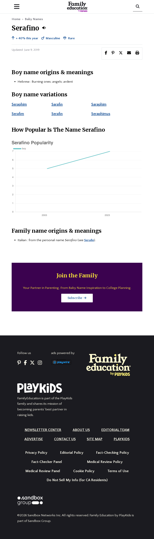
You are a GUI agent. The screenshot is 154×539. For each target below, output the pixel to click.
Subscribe (75, 298)
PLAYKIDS (122, 439)
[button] (44, 27)
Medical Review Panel (42, 471)
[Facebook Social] (25, 363)
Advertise (33, 439)
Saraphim (98, 104)
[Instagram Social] (40, 363)
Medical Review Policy (105, 462)
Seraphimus (100, 114)
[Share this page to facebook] (106, 53)
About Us (81, 430)
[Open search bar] (137, 6)
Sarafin (57, 104)
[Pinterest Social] (19, 363)
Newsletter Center (43, 430)
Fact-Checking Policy (112, 453)
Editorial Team (115, 430)
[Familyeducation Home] (108, 364)
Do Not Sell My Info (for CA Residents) (77, 480)
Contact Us (65, 439)
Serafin (57, 114)
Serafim (18, 114)
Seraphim (19, 104)
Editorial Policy (71, 453)
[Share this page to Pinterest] (113, 53)
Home (16, 19)
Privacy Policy (36, 453)
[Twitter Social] (32, 363)
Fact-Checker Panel (46, 462)
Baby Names (34, 19)
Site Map (94, 439)
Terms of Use (118, 471)
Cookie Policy (83, 471)
